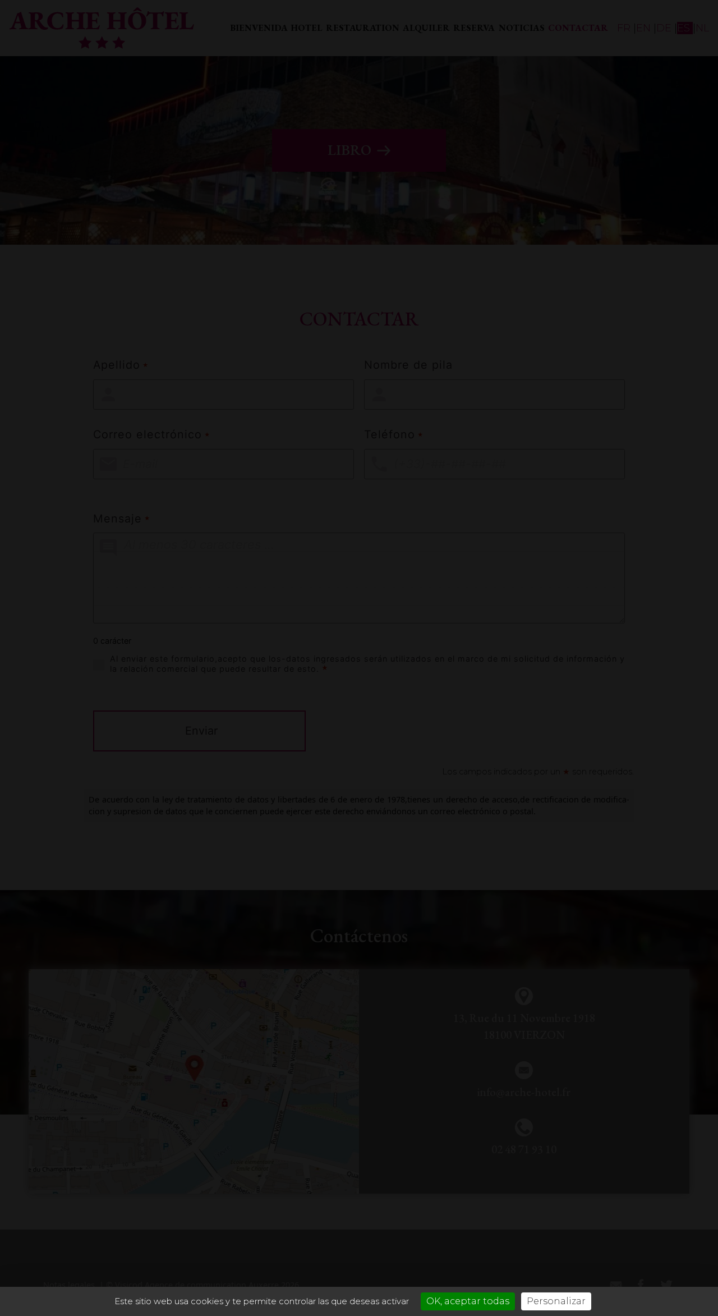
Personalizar (556, 1301)
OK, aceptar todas (467, 1301)
